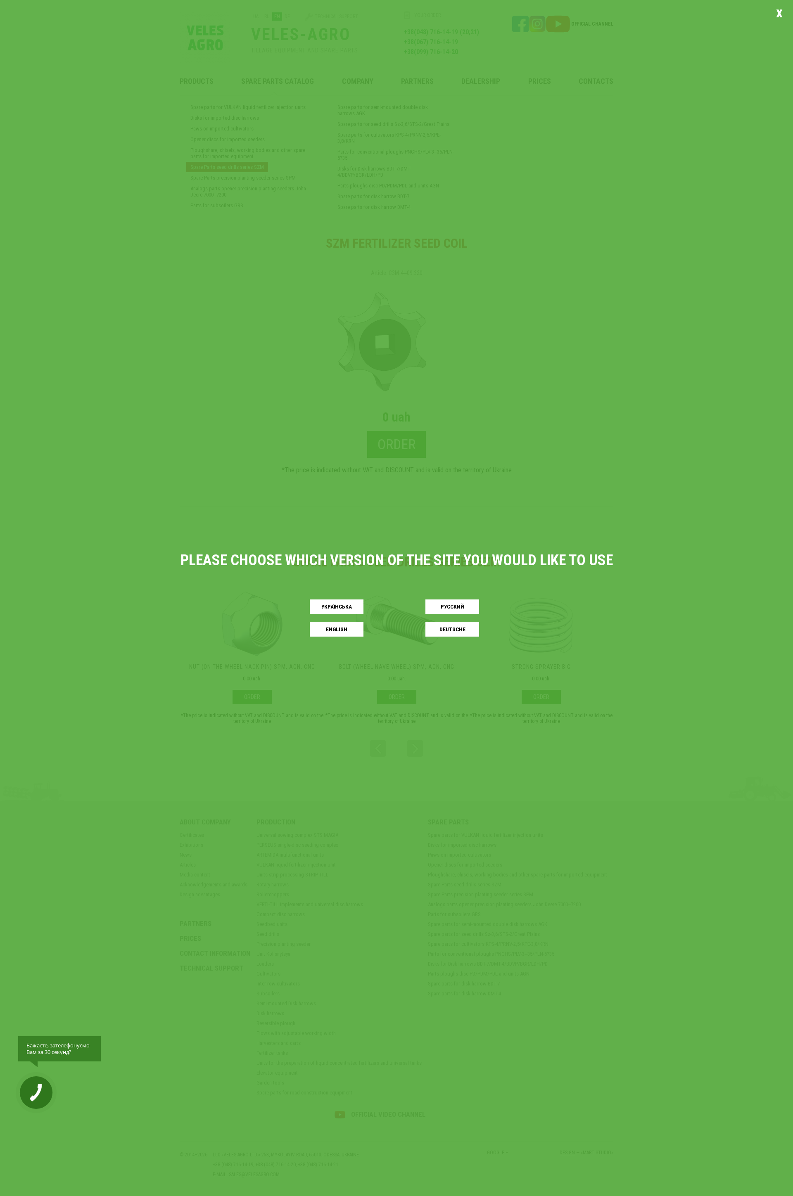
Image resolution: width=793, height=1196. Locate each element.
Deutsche (452, 629)
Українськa (336, 607)
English (336, 629)
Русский (452, 607)
